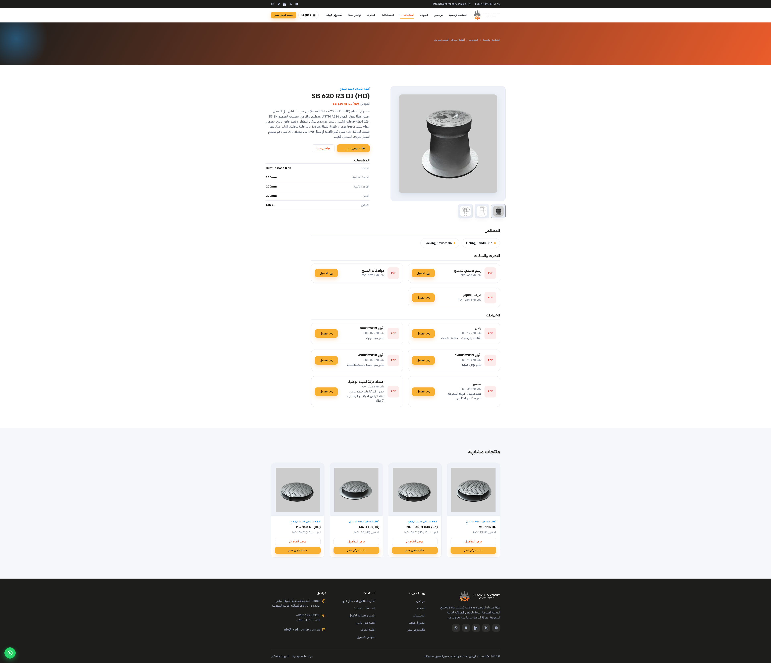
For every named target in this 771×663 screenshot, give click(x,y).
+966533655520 (308, 620)
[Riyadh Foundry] (487, 15)
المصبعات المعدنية (364, 608)
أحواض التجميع (366, 637)
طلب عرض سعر (284, 15)
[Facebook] (296, 4)
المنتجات (409, 15)
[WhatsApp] (272, 4)
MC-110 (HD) (369, 526)
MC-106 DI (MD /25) (422, 526)
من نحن (438, 15)
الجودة (424, 15)
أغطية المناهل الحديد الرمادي (449, 40)
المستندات (387, 15)
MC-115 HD (487, 526)
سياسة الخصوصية (303, 656)
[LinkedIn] (284, 4)
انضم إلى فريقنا (334, 15)
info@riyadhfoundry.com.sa (449, 4)
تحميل (420, 273)
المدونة (371, 15)
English (306, 15)
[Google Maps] (278, 4)
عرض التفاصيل (473, 541)
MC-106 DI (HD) (308, 526)
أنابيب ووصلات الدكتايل (362, 615)
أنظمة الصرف (368, 630)
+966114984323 (485, 4)
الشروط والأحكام (280, 656)
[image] (498, 211)
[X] (290, 4)
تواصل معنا (354, 15)
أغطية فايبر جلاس (365, 622)
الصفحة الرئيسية (458, 15)
